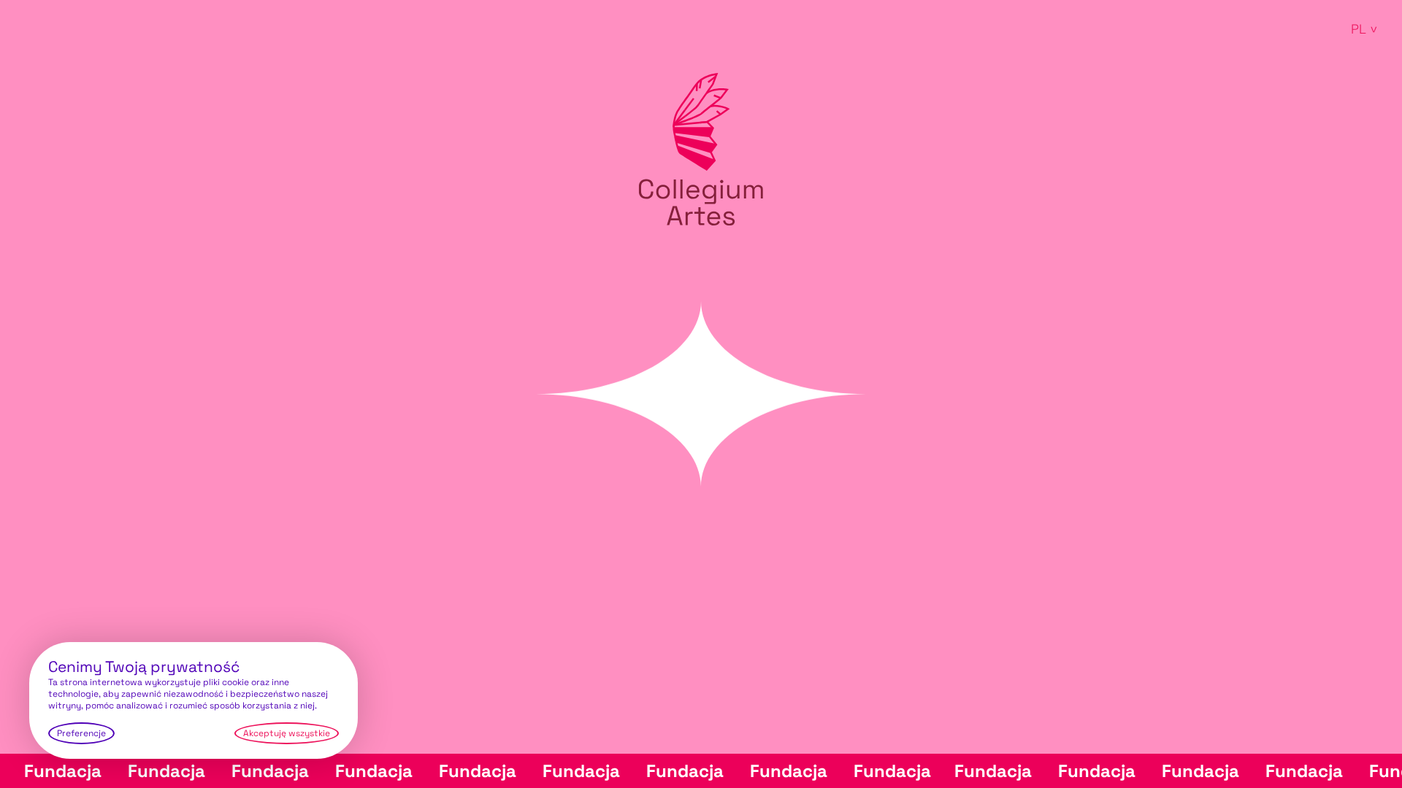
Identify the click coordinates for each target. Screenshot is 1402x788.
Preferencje (81, 733)
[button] (1362, 29)
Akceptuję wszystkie (286, 733)
